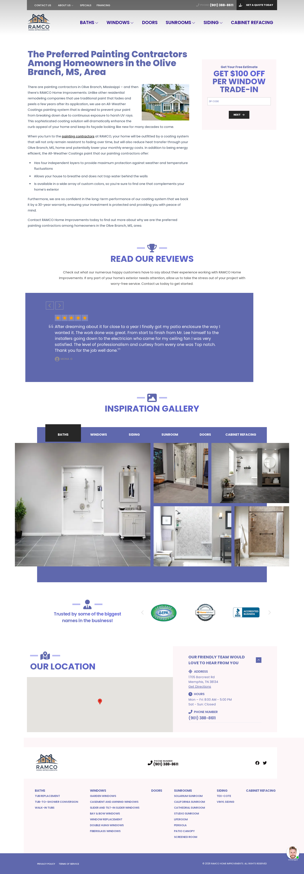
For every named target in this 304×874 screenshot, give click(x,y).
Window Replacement (106, 819)
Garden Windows (103, 796)
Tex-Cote (224, 796)
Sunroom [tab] (170, 434)
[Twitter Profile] (265, 763)
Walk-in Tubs (44, 808)
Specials (85, 5)
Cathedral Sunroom (189, 808)
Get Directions (199, 686)
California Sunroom (189, 802)
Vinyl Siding (225, 802)
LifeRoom (181, 819)
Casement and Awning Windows (114, 802)
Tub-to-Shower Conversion (56, 802)
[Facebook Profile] (257, 763)
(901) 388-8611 (202, 718)
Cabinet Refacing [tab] (240, 434)
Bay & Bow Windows (105, 813)
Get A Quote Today (259, 5)
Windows (118, 22)
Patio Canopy (184, 831)
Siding (211, 22)
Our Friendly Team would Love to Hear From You (216, 660)
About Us (64, 5)
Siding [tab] (134, 434)
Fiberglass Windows (105, 831)
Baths (87, 22)
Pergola (180, 825)
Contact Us (42, 5)
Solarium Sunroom (188, 796)
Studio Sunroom (186, 813)
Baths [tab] (63, 434)
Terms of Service (69, 863)
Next (237, 115)
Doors (150, 22)
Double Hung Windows (107, 825)
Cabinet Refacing (252, 22)
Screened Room (185, 837)
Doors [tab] (205, 434)
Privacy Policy (46, 863)
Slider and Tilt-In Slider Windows (114, 808)
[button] (100, 702)
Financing (103, 5)
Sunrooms (178, 22)
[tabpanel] (152, 504)
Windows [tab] (98, 434)
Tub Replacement (47, 796)
